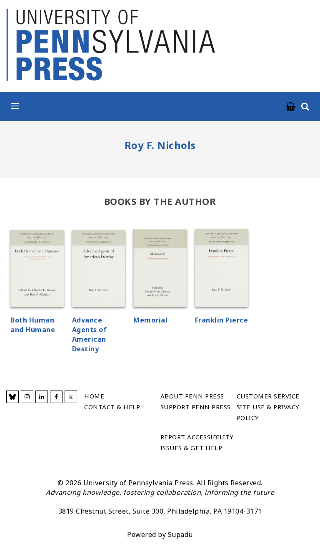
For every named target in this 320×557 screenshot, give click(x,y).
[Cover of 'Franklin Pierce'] (221, 269)
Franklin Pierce (221, 320)
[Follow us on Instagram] (27, 397)
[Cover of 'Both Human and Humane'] (37, 269)
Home (94, 396)
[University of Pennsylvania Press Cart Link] (291, 106)
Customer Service (268, 396)
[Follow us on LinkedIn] (41, 397)
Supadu (180, 534)
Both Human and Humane (32, 324)
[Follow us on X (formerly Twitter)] (71, 397)
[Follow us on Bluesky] (12, 397)
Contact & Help (112, 407)
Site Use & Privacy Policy (268, 412)
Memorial (150, 320)
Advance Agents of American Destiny (89, 334)
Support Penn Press (195, 407)
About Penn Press (192, 396)
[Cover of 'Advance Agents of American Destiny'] (98, 269)
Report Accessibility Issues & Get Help (197, 442)
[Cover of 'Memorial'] (160, 269)
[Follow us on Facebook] (56, 397)
